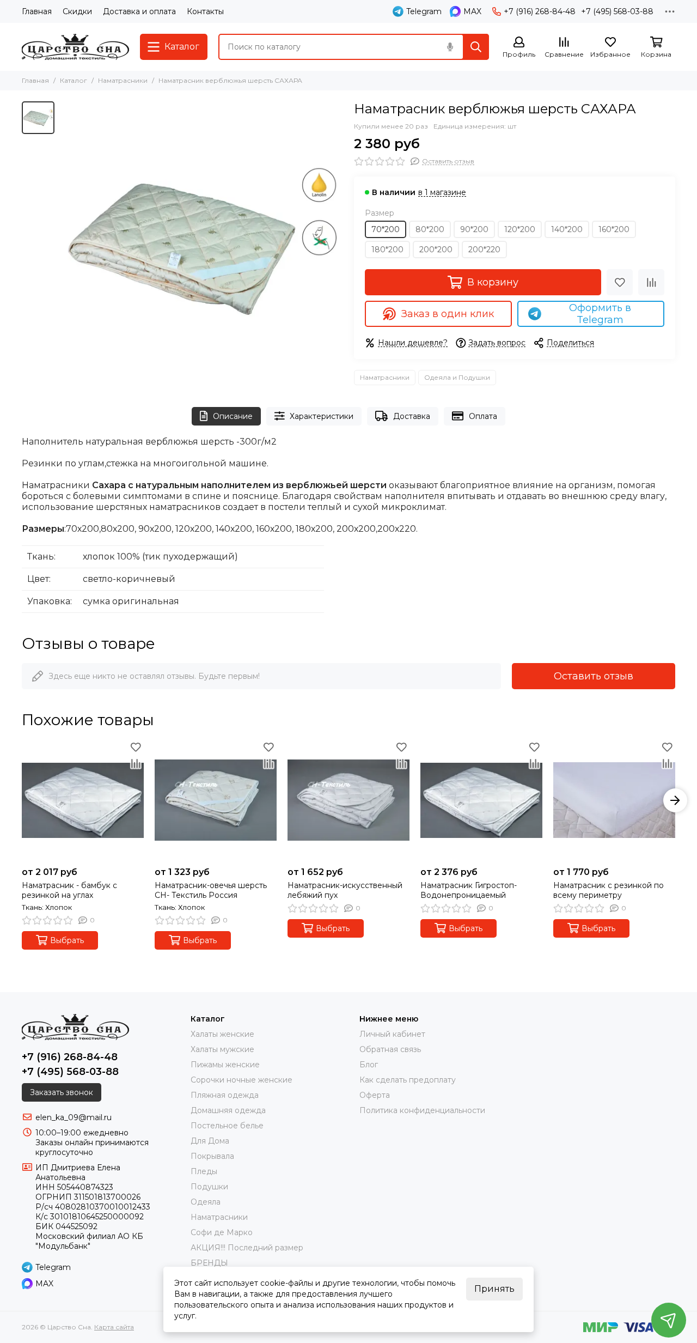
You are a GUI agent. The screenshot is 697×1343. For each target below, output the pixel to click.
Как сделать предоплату (407, 1080)
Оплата (483, 416)
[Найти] (476, 47)
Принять (494, 1289)
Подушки (209, 1187)
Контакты (205, 11)
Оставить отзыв (593, 676)
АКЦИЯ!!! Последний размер (247, 1248)
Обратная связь (390, 1049)
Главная (37, 11)
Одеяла (206, 1202)
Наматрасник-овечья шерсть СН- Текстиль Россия (211, 890)
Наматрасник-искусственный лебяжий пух (345, 890)
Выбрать (67, 940)
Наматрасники (123, 80)
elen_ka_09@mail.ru (73, 1117)
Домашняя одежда (228, 1110)
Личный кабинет (392, 1034)
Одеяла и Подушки (457, 377)
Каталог (73, 80)
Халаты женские (222, 1034)
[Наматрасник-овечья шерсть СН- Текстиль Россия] (216, 800)
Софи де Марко (222, 1232)
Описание (233, 416)
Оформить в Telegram (600, 314)
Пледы (204, 1171)
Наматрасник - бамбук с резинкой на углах (69, 890)
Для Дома (210, 1141)
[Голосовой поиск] (450, 47)
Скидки (77, 11)
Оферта (374, 1095)
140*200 (567, 229)
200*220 (484, 249)
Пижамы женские (225, 1064)
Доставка (411, 416)
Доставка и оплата (139, 11)
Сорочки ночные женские (241, 1080)
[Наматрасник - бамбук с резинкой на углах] (83, 800)
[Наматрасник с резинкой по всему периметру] (614, 800)
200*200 (436, 249)
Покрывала (212, 1156)
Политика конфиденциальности (422, 1110)
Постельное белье (227, 1126)
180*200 (387, 249)
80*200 (429, 229)
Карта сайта (114, 1327)
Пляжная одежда (225, 1095)
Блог (368, 1064)
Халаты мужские (222, 1049)
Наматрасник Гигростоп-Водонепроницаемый (468, 890)
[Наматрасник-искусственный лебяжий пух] (348, 800)
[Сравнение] (651, 282)
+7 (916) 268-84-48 (540, 11)
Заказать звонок (61, 1092)
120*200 (519, 229)
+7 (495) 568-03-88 (617, 11)
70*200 (385, 229)
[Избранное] (620, 282)
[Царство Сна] (75, 47)
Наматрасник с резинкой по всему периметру (608, 890)
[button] (22, 800)
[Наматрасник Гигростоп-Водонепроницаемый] (481, 800)
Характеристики (321, 416)
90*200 (474, 229)
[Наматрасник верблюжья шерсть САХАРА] (201, 243)
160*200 (613, 229)
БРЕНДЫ (209, 1263)
